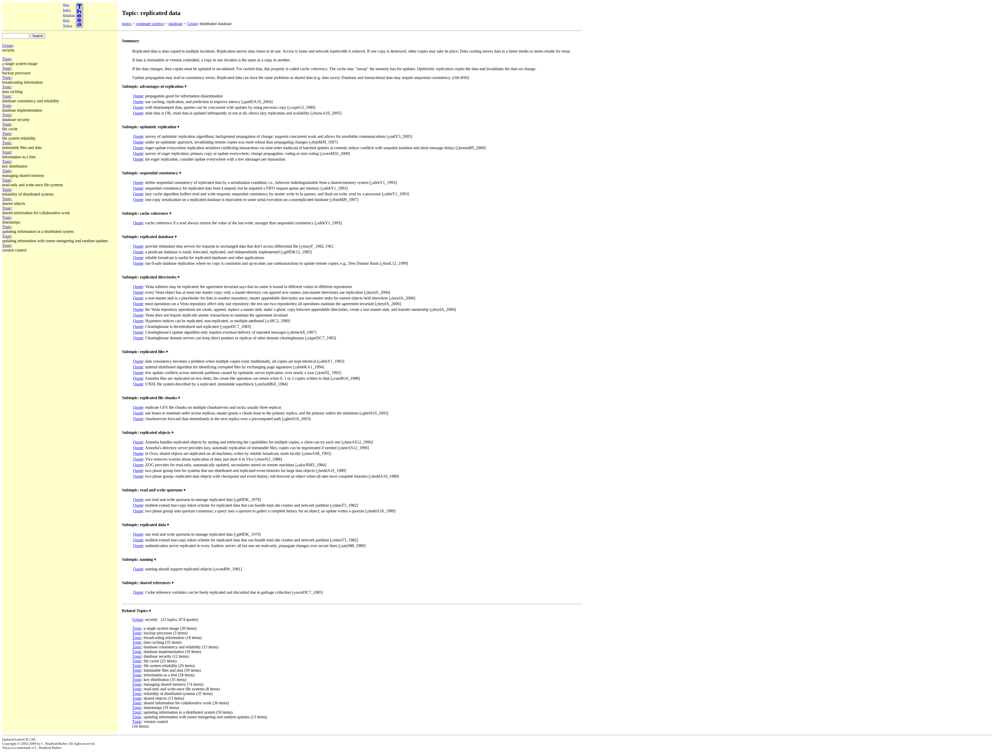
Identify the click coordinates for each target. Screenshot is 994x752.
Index (67, 10)
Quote (138, 96)
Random (69, 15)
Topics (67, 25)
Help (66, 20)
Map (66, 5)
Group (192, 24)
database (175, 24)
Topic (6, 59)
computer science (150, 24)
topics (126, 24)
